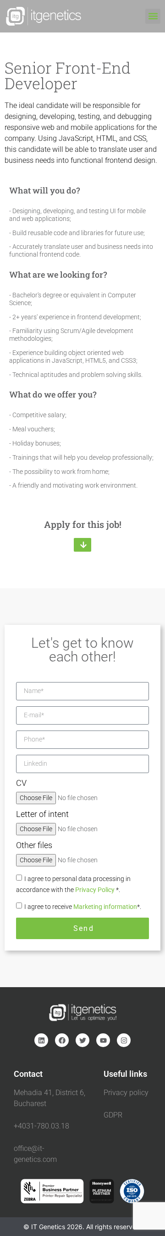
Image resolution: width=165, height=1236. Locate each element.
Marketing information (105, 906)
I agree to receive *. (82, 906)
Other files (34, 845)
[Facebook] (62, 1040)
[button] (152, 16)
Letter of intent (42, 814)
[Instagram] (124, 1040)
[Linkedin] (41, 1040)
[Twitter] (82, 1040)
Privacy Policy (95, 889)
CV (21, 783)
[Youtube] (103, 1040)
